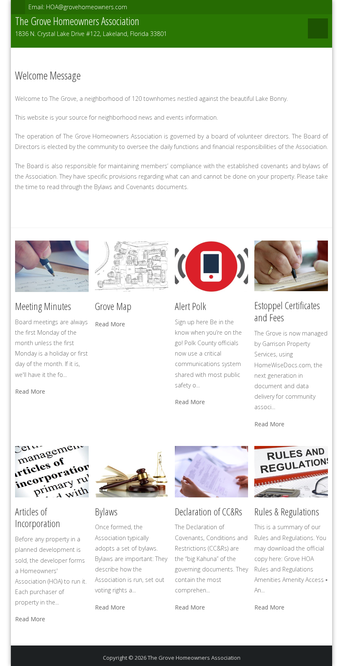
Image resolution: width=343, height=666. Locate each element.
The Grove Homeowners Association (194, 657)
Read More (30, 391)
